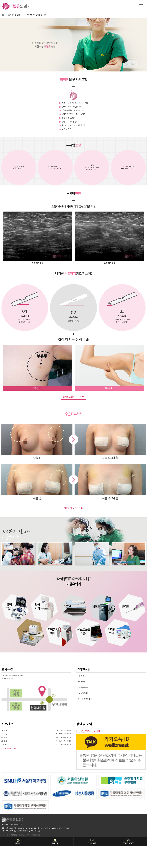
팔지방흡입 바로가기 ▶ (73, 396)
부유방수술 (81, 682)
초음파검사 (81, 676)
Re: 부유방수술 (83, 687)
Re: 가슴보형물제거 (85, 699)
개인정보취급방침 (16, 824)
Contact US (5, 824)
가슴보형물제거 (83, 693)
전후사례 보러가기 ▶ (73, 508)
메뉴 (141, 6)
